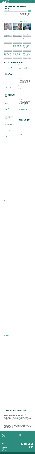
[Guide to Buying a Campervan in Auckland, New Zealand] (10, 68)
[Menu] (32, 1)
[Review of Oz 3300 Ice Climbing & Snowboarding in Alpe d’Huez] (24, 113)
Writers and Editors (5, 447)
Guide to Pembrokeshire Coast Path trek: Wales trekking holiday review (10, 95)
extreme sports (21, 417)
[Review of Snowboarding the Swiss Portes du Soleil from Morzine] (10, 111)
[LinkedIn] (32, 447)
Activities (3, 435)
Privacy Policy (4, 450)
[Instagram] (29, 444)
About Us (3, 446)
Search (30, 10)
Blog (3, 434)
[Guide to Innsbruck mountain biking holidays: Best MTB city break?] (24, 89)
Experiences (20, 436)
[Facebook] (22, 444)
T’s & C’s (3, 449)
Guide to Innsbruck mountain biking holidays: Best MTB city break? (24, 97)
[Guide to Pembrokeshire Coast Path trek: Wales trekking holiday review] (10, 89)
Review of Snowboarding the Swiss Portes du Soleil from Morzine (9, 117)
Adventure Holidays (24, 21)
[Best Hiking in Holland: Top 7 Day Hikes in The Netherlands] (24, 69)
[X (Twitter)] (25, 444)
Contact (3, 448)
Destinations (4, 436)
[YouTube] (32, 444)
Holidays (20, 434)
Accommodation (21, 437)
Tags (3, 437)
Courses (20, 435)
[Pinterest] (29, 447)
